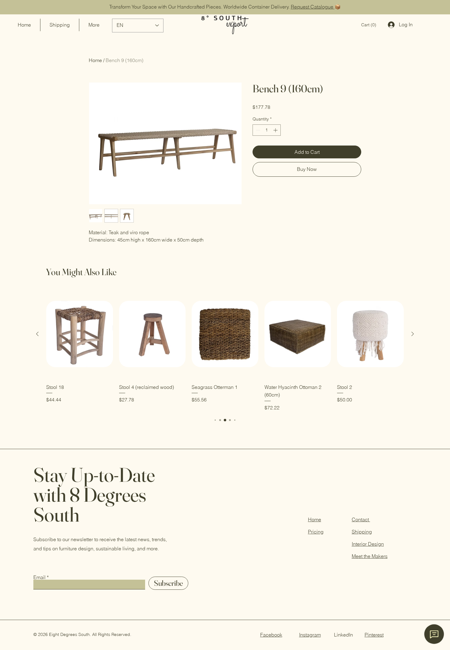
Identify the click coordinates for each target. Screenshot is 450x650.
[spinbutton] (266, 130)
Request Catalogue (313, 7)
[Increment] (276, 130)
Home (95, 60)
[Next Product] (412, 334)
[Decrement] (257, 130)
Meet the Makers (370, 556)
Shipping (362, 532)
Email (39, 577)
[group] (225, 351)
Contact (361, 519)
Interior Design (368, 544)
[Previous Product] (37, 334)
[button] (369, 24)
